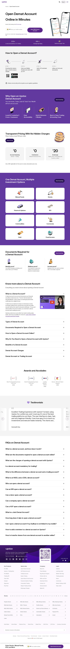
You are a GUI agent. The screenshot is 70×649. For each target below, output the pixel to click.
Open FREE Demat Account (35, 30)
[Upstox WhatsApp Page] (26, 559)
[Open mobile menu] (67, 2)
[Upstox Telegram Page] (13, 559)
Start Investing (59, 99)
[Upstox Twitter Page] (10, 559)
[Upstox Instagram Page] (23, 559)
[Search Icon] (60, 2)
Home (6, 6)
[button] (35, 294)
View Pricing (10, 140)
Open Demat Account (55, 646)
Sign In (63, 2)
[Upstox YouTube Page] (20, 559)
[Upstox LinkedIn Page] (16, 559)
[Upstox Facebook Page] (6, 559)
